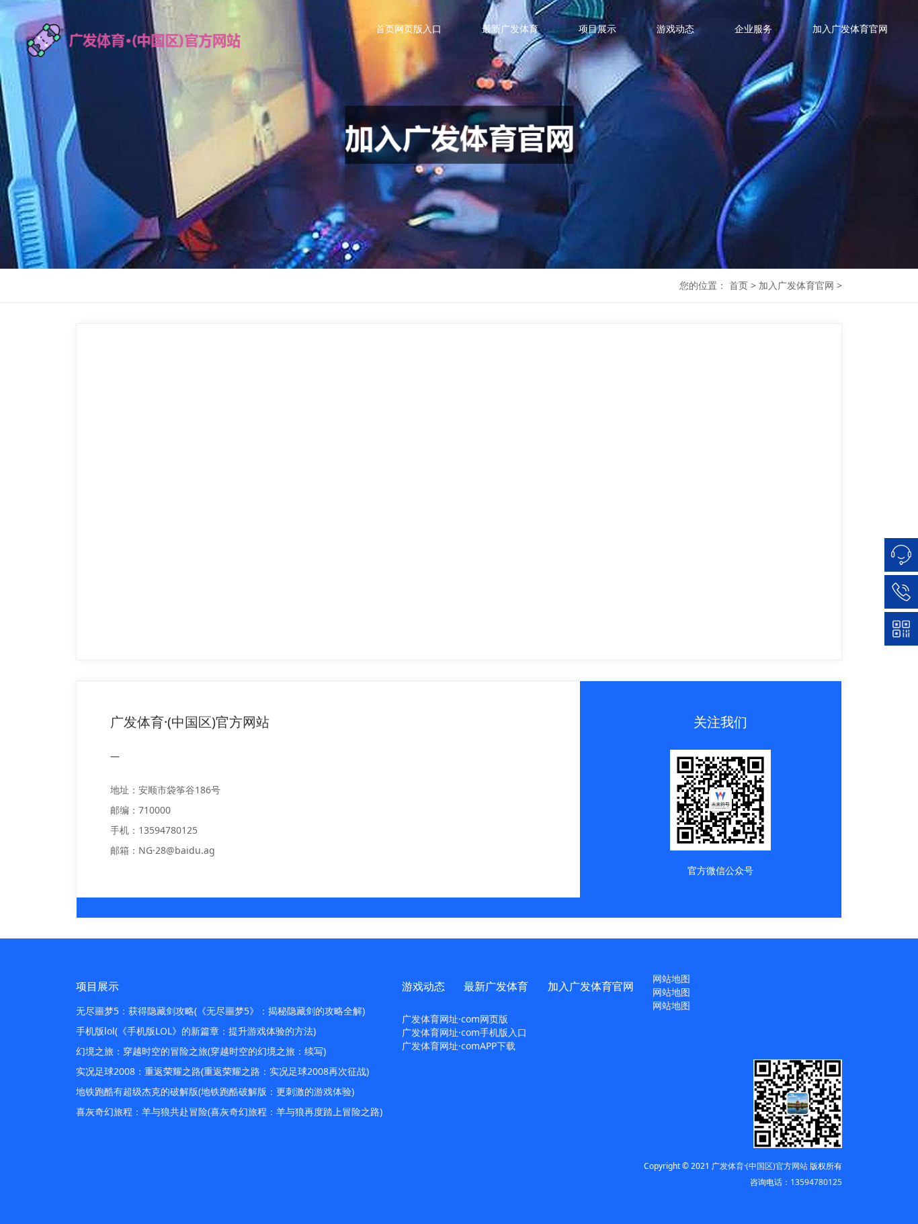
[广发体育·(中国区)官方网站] (148, 40)
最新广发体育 (510, 28)
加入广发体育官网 (850, 28)
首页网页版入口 (409, 28)
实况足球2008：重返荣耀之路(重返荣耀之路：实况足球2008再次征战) (222, 1071)
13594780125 (816, 1182)
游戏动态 (675, 28)
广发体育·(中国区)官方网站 (760, 1166)
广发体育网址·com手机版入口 (464, 1032)
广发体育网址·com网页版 (455, 1018)
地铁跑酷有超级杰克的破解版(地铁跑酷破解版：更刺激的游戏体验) (215, 1091)
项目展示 (597, 28)
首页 (738, 285)
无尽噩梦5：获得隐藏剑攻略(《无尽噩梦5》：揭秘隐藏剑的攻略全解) (220, 1010)
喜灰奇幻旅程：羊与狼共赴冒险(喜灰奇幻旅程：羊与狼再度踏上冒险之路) (229, 1111)
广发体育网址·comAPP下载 (458, 1045)
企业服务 (753, 28)
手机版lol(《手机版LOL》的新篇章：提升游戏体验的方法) (196, 1030)
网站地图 (671, 978)
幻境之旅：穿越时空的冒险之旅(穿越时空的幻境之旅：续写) (201, 1051)
